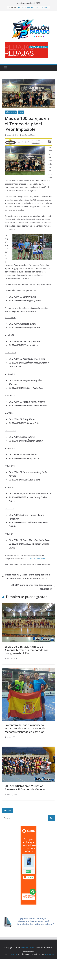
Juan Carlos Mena (28, 135)
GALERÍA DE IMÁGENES (35, 558)
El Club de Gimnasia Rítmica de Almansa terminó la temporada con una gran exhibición (27, 650)
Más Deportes (11, 112)
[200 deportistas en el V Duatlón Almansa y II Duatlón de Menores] (28, 748)
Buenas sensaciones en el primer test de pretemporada (32, 8)
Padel (21, 112)
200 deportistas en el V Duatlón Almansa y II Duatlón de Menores (25, 787)
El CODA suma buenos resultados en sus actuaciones (31, 587)
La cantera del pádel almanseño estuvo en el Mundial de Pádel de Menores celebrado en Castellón (25, 728)
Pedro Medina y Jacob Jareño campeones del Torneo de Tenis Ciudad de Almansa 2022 (27, 576)
